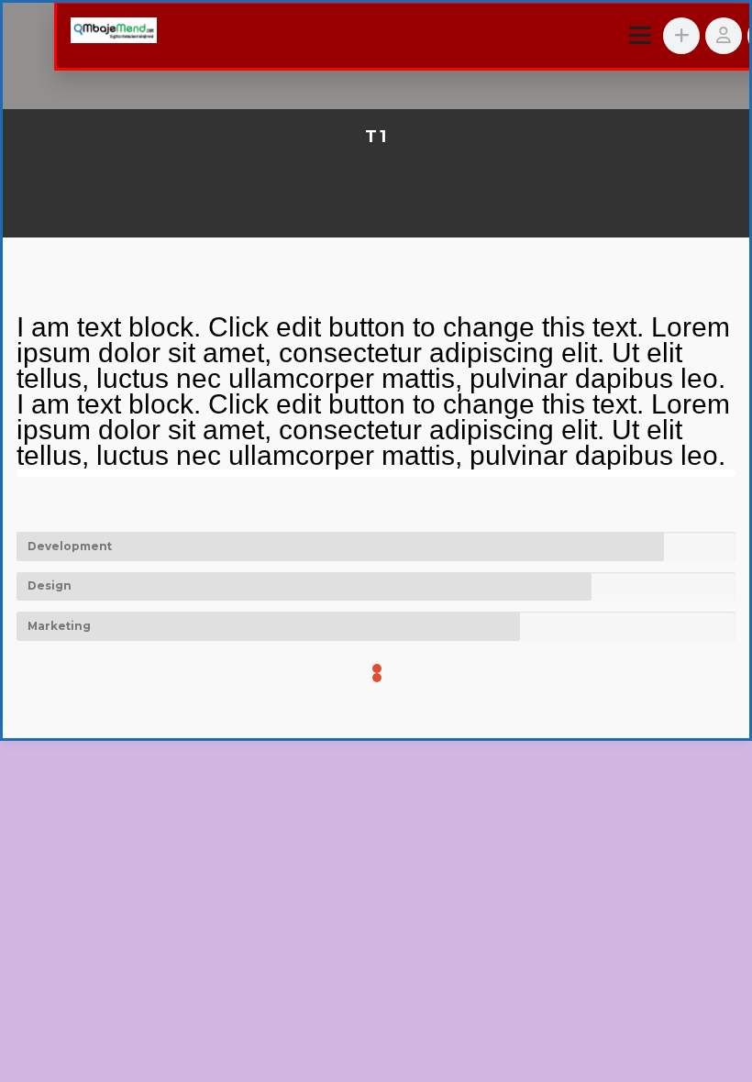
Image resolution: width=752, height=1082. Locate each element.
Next (704, 473)
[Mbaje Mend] (114, 32)
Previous (47, 473)
